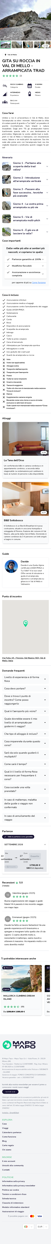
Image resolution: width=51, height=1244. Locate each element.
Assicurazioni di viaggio (13, 1211)
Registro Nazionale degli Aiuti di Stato (31, 1103)
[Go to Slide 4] (39, 45)
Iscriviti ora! (10, 1091)
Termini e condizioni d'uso (14, 1194)
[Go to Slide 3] (28, 45)
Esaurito (35, 856)
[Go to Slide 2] (16, 45)
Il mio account (8, 1161)
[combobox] (24, 1227)
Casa (4, 1124)
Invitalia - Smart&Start (10, 1113)
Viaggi (5, 1128)
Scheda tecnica (9, 1198)
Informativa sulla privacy (13, 1181)
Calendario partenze (11, 1132)
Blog (4, 1141)
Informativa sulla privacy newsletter (18, 1185)
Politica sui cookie (10, 1190)
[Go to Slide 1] (5, 45)
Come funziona (39, 282)
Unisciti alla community (13, 1165)
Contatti (6, 1170)
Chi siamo (6, 1149)
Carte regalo (8, 1145)
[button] (25, 20)
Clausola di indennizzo (12, 1203)
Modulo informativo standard (15, 1207)
